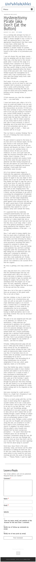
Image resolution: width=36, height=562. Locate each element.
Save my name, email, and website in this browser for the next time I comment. (18, 521)
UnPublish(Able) (18, 4)
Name (6, 499)
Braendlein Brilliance (10, 14)
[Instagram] (18, 553)
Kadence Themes (27, 559)
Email (6, 505)
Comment (7, 478)
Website (6, 512)
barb (20, 32)
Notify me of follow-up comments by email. (16, 528)
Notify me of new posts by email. (15, 534)
